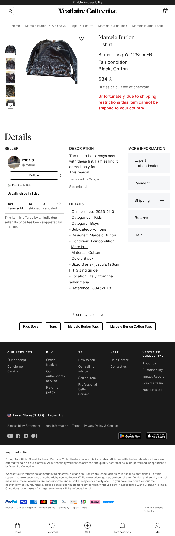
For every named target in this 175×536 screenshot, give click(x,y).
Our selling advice (86, 369)
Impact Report (153, 376)
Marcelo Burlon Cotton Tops (131, 326)
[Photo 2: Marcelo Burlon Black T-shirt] (10, 64)
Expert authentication (147, 162)
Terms (76, 426)
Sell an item (87, 378)
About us (149, 363)
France (9, 507)
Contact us (118, 366)
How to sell (86, 360)
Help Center (119, 360)
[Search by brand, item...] (9, 11)
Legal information (56, 426)
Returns (141, 217)
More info (79, 246)
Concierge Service (15, 369)
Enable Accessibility (87, 2)
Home (16, 26)
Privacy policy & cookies (101, 426)
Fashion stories (153, 389)
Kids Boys (59, 26)
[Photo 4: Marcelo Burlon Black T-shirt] (10, 91)
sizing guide (87, 270)
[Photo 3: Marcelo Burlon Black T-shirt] (10, 77)
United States (47, 507)
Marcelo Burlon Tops (112, 26)
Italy (85, 507)
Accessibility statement (23, 426)
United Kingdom (26, 507)
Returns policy (52, 390)
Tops (74, 26)
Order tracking (52, 362)
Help (139, 235)
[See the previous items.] (10, 44)
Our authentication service (57, 376)
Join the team (152, 383)
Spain (75, 507)
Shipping (142, 200)
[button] (165, 11)
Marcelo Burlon (35, 26)
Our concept (16, 360)
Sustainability (152, 370)
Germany (63, 507)
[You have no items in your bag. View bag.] (165, 11)
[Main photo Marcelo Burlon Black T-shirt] (10, 50)
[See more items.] (10, 106)
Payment (142, 183)
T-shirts (88, 26)
